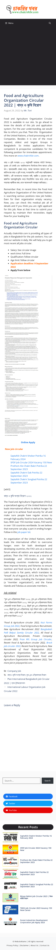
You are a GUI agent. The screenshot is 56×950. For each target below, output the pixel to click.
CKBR (45, 9)
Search (48, 780)
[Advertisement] (28, 57)
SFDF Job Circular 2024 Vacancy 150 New (31, 462)
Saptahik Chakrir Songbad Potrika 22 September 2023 (36, 885)
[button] (49, 23)
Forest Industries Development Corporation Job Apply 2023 (34, 921)
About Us (34, 945)
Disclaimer (24, 945)
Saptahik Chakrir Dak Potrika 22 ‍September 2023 (34, 873)
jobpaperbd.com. (24, 662)
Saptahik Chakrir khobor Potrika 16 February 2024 (36, 837)
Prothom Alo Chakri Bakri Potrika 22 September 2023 (36, 861)
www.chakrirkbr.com (28, 155)
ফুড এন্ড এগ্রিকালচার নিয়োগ (36, 674)
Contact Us (44, 945)
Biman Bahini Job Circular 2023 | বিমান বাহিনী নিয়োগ (36, 897)
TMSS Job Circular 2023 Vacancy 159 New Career (36, 909)
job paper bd (23, 532)
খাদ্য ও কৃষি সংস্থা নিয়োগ (16, 674)
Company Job (14, 670)
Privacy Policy (12, 945)
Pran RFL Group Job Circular (36, 639)
